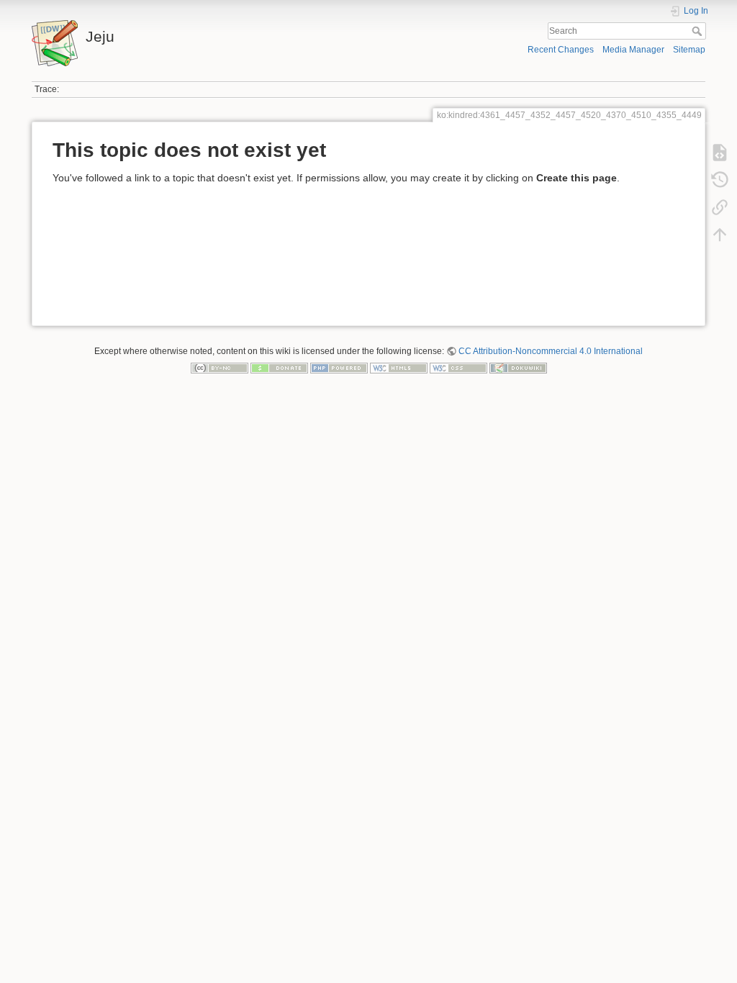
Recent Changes (561, 50)
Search (698, 31)
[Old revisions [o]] (719, 180)
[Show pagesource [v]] (719, 152)
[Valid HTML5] (399, 368)
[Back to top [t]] (719, 234)
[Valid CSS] (458, 368)
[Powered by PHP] (339, 368)
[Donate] (279, 368)
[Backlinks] (719, 207)
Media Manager (633, 50)
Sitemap (689, 50)
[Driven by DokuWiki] (518, 368)
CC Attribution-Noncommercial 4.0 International (550, 351)
